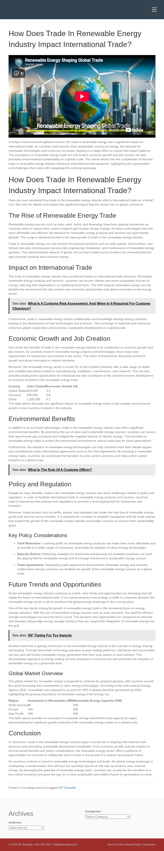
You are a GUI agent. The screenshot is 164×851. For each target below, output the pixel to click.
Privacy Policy (133, 844)
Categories (93, 811)
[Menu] (154, 9)
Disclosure (149, 844)
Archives (15, 822)
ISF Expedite (67, 787)
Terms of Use (115, 844)
